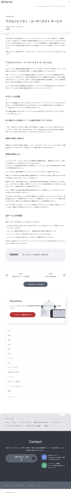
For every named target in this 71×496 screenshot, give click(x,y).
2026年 (9, 335)
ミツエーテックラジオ (12, 367)
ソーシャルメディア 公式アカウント (15, 386)
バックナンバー (11, 358)
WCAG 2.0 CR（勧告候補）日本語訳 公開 (40, 255)
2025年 (9, 340)
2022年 (9, 353)
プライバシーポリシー (19, 485)
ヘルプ (38, 485)
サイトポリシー (30, 485)
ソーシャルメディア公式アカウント (14, 426)
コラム (46, 6)
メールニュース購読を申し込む (22, 315)
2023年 (9, 349)
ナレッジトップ (11, 397)
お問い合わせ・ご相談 (21, 458)
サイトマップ (8, 485)
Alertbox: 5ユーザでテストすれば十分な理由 (50, 129)
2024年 (9, 344)
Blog (9, 363)
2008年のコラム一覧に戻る (35, 284)
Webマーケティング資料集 (13, 381)
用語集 (9, 391)
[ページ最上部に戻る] (62, 413)
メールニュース (11, 377)
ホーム (37, 6)
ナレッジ (41, 6)
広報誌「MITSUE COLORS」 (14, 372)
